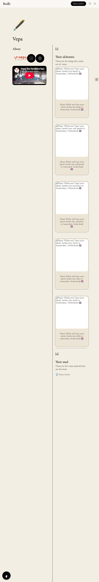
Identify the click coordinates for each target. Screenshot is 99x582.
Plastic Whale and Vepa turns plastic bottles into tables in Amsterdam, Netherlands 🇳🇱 (71, 299)
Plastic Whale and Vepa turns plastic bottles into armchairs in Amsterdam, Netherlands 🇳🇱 (71, 185)
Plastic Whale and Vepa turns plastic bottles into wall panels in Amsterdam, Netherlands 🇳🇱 (71, 127)
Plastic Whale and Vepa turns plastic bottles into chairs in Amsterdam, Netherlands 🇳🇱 (71, 242)
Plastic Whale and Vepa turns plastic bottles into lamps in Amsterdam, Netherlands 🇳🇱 (71, 70)
